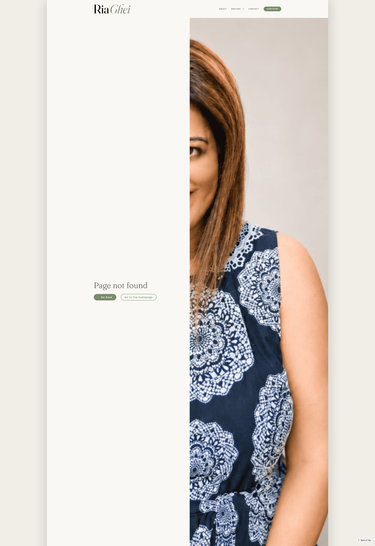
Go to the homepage (139, 297)
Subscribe (272, 9)
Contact (253, 9)
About (223, 9)
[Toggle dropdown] (243, 9)
